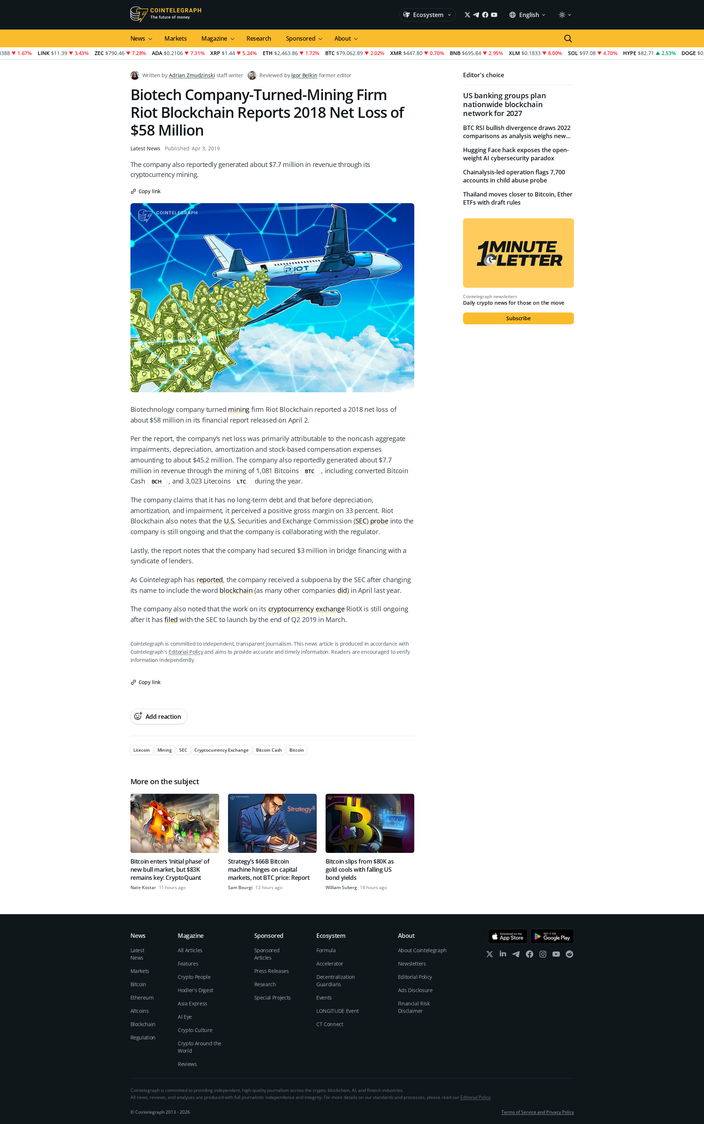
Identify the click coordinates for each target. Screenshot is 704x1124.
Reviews (187, 1063)
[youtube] (556, 956)
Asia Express (192, 1003)
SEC (361, 520)
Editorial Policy (186, 651)
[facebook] (529, 956)
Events (324, 997)
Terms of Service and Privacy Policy (537, 1112)
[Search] (568, 38)
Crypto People (194, 976)
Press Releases (271, 970)
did (342, 590)
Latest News (145, 148)
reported (210, 579)
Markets (175, 38)
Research (258, 38)
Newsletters (412, 963)
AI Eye (185, 1016)
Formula (326, 950)
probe (379, 520)
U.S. (230, 520)
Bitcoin (138, 984)
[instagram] (542, 956)
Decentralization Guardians (335, 980)
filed (171, 619)
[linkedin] (503, 956)
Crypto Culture (195, 1030)
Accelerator (329, 963)
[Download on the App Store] (508, 936)
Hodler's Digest (195, 990)
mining (238, 409)
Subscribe (518, 318)
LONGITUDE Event (337, 1010)
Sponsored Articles (267, 954)
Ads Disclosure (415, 990)
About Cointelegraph (422, 950)
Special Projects (272, 997)
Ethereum (142, 997)
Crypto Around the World (199, 1047)
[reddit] (569, 956)
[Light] (564, 14)
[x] (489, 956)
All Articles (190, 950)
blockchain (236, 590)
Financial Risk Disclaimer (414, 1007)
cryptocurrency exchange (306, 608)
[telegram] (516, 956)
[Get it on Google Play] (552, 936)
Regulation (143, 1037)
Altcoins (139, 1010)
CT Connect (329, 1024)
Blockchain (143, 1024)
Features (188, 963)
